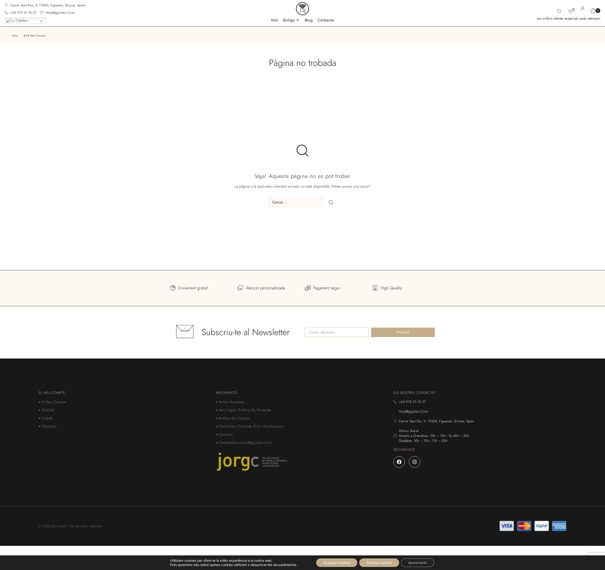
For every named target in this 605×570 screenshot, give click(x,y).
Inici (15, 36)
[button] (291, 20)
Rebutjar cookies (379, 563)
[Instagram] (414, 462)
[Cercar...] (559, 11)
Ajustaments (417, 563)
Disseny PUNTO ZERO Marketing (127, 526)
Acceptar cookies (336, 563)
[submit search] (331, 202)
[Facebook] (399, 462)
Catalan (21, 20)
